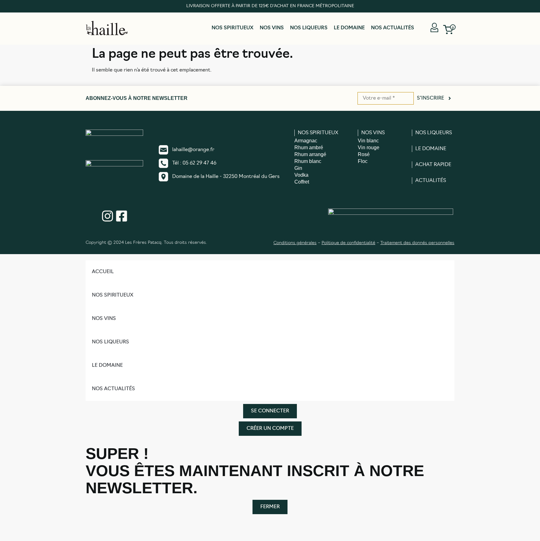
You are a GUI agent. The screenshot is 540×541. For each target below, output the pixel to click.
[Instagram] (107, 216)
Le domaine (349, 28)
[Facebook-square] (121, 216)
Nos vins (272, 28)
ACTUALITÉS (430, 180)
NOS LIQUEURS (433, 132)
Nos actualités (392, 28)
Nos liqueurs (309, 28)
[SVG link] (107, 28)
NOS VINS (373, 132)
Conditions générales (295, 243)
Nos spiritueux (232, 28)
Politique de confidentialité (348, 243)
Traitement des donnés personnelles (417, 243)
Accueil (103, 271)
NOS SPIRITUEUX (318, 132)
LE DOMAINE (430, 148)
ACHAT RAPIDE (433, 164)
